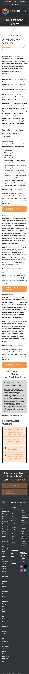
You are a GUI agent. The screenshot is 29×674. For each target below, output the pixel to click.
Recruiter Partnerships (14, 508)
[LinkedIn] (25, 570)
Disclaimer (14, 543)
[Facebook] (21, 566)
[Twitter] (25, 566)
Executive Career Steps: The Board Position (23, 535)
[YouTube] (21, 570)
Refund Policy (14, 522)
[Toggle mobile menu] (26, 11)
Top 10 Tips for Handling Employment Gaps (23, 515)
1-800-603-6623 (18, 189)
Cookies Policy (14, 528)
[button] (14, 431)
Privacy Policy (14, 515)
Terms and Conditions (14, 536)
